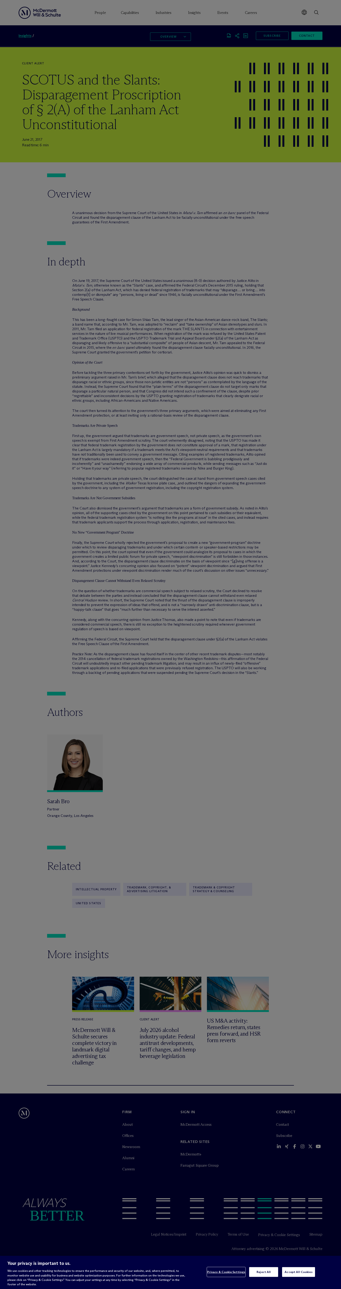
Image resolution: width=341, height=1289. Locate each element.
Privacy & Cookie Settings (226, 1272)
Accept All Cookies (298, 1272)
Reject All (264, 1272)
